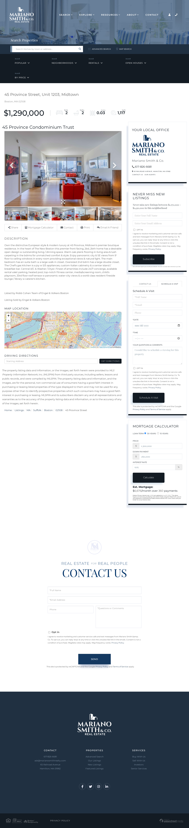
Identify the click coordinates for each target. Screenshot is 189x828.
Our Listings (94, 760)
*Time (135, 332)
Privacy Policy (154, 249)
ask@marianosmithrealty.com (50, 760)
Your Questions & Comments (147, 345)
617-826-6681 (143, 166)
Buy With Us (138, 756)
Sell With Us (138, 760)
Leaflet (93, 347)
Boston (48, 410)
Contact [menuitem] (151, 14)
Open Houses (134, 63)
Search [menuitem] (64, 14)
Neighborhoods (62, 63)
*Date (136, 320)
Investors (139, 764)
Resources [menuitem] (109, 14)
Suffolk (37, 410)
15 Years (164, 433)
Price (136, 441)
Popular (20, 63)
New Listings (94, 764)
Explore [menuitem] (85, 14)
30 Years (151, 433)
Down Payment (141, 452)
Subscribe (149, 259)
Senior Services (139, 768)
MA (28, 410)
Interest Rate (140, 462)
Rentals (94, 63)
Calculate (148, 477)
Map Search (125, 49)
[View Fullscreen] (8, 326)
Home (8, 410)
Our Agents (150, 175)
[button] (80, 49)
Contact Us (137, 175)
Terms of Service (157, 409)
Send (94, 659)
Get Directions (110, 361)
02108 (59, 410)
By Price (20, 77)
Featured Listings (94, 768)
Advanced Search (101, 49)
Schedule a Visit (169, 284)
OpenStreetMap (105, 347)
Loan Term (138, 433)
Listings (19, 410)
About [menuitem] (131, 14)
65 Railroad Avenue (50, 766)
